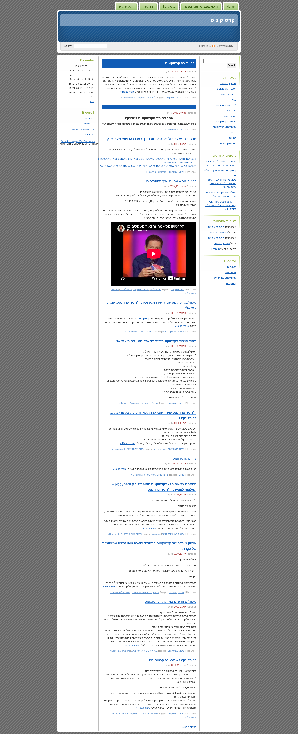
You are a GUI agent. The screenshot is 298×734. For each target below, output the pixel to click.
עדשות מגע (230, 272)
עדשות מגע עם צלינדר (225, 277)
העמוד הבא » (189, 727)
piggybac (156, 534)
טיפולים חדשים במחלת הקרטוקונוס (170, 601)
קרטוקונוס (223, 20)
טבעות (154, 713)
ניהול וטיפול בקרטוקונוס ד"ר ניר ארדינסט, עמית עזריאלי (155, 341)
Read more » (127, 91)
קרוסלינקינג (132, 449)
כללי (234, 99)
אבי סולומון (155, 289)
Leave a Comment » (156, 172)
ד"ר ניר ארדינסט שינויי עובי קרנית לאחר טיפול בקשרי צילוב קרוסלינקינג (220, 205)
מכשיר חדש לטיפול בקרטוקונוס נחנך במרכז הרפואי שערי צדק (151, 139)
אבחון (156, 592)
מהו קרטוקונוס (229, 116)
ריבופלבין (123, 713)
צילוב (141, 449)
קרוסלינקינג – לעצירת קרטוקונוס (172, 660)
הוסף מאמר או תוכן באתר (201, 6)
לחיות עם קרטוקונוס (226, 105)
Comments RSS (225, 46)
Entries (204, 46)
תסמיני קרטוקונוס (227, 143)
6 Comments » (138, 475)
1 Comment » (171, 129)
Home (231, 6)
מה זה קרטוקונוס (141, 289)
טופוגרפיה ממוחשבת (142, 592)
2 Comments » (132, 331)
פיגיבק (127, 534)
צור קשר (148, 6)
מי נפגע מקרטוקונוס (226, 121)
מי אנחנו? (169, 6)
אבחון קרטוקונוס (228, 83)
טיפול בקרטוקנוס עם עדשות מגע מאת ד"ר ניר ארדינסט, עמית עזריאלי (222, 183)
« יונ (92, 101)
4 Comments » (128, 97)
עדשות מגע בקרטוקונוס (224, 127)
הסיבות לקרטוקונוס (226, 88)
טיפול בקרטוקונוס (227, 94)
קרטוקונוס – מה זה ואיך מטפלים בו (171, 181)
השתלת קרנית (151, 651)
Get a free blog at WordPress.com (78, 141)
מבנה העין (231, 110)
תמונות (232, 138)
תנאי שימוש (126, 6)
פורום (233, 132)
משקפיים (231, 267)
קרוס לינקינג (126, 289)
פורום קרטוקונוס (216, 227)
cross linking (160, 449)
